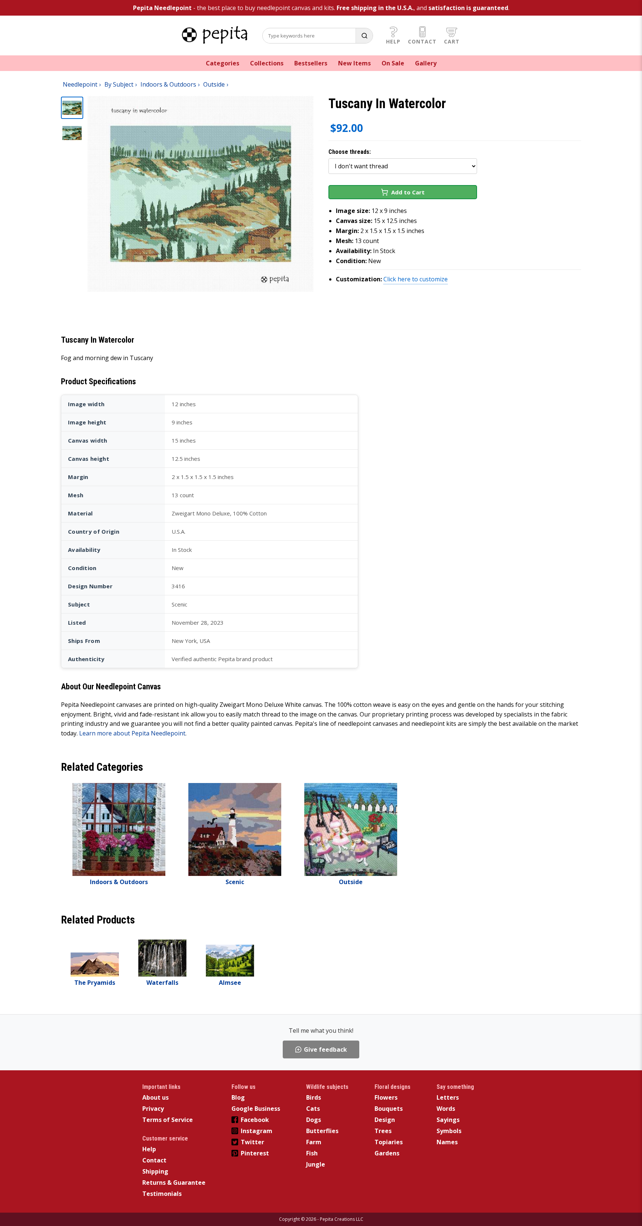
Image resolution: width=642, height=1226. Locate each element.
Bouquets (388, 1108)
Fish (312, 1153)
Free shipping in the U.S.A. (375, 8)
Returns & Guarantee (173, 1182)
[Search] (364, 35)
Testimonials (162, 1194)
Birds (313, 1097)
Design (384, 1120)
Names (447, 1142)
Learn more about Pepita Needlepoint (132, 733)
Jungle (315, 1164)
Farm (313, 1142)
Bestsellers (310, 63)
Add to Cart (408, 192)
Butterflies (322, 1131)
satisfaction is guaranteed (468, 8)
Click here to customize (415, 279)
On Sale (393, 63)
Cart (452, 41)
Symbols (449, 1131)
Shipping (155, 1171)
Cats (313, 1108)
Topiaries (388, 1142)
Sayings (448, 1120)
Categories (222, 63)
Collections (266, 63)
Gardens (386, 1153)
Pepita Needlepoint (162, 8)
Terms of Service (167, 1120)
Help (393, 41)
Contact (422, 41)
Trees (383, 1131)
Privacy (153, 1108)
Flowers (386, 1097)
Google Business (255, 1108)
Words (446, 1108)
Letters (448, 1097)
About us (155, 1097)
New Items (354, 63)
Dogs (313, 1120)
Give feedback (325, 1049)
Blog (238, 1097)
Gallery (426, 63)
